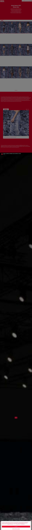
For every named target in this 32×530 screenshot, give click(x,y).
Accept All (16, 526)
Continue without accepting (16, 528)
